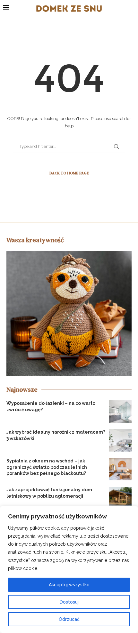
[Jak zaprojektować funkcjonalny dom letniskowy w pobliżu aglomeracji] (120, 498)
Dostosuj (69, 602)
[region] (69, 569)
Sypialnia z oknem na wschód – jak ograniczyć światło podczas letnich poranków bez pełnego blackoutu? (46, 467)
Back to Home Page (69, 173)
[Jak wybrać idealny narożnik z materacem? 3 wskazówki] (120, 440)
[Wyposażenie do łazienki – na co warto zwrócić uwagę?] (120, 411)
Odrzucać (69, 619)
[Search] (131, 8)
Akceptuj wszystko (69, 584)
